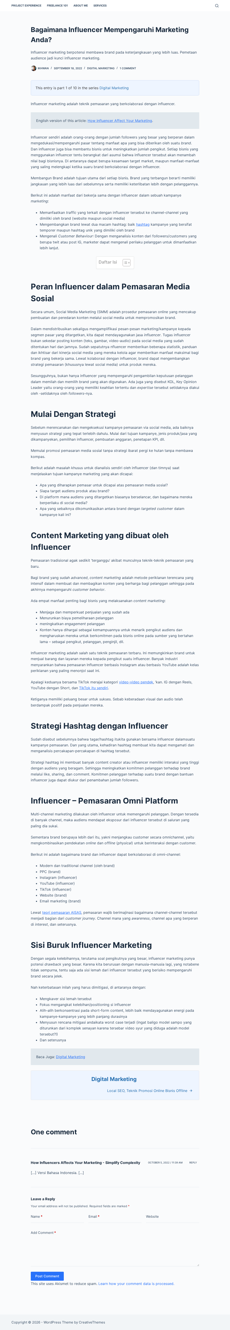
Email (94, 1216)
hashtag (143, 224)
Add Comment (43, 1232)
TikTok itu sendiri (93, 688)
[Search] (217, 5)
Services (100, 5)
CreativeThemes (92, 1322)
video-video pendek (136, 682)
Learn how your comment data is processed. (136, 1283)
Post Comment (47, 1276)
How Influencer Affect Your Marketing (120, 120)
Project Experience (26, 5)
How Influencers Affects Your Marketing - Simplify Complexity (85, 1162)
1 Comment (128, 68)
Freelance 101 (57, 5)
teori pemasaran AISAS (61, 912)
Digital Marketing (101, 68)
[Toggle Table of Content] (124, 262)
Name (36, 1216)
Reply (193, 1162)
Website (152, 1216)
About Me (80, 5)
